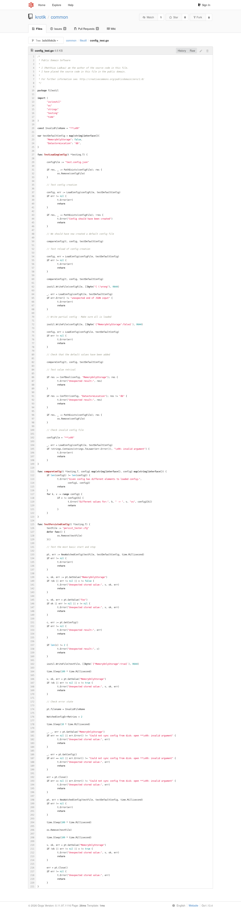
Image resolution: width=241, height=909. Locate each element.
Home (41, 5)
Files (39, 29)
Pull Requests (88, 29)
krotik (40, 17)
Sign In (206, 5)
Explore (56, 5)
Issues (59, 29)
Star (175, 17)
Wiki (113, 29)
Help (70, 5)
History (182, 50)
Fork (199, 17)
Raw (192, 50)
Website (193, 905)
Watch (150, 17)
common (59, 17)
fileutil (83, 40)
